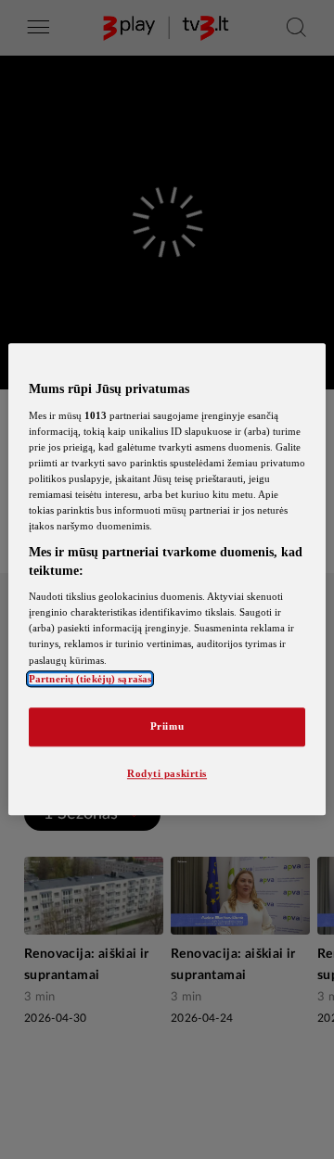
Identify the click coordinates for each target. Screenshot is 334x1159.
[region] (167, 579)
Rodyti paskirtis (167, 773)
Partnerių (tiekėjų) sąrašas (90, 678)
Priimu (167, 726)
